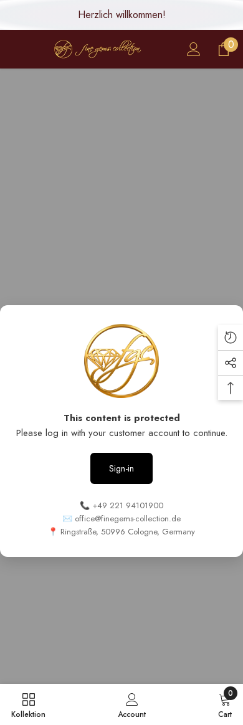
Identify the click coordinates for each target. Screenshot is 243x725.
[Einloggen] (194, 49)
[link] (132, 704)
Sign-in (121, 468)
